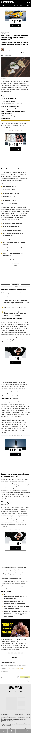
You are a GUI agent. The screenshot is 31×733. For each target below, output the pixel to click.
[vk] (12, 691)
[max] (21, 691)
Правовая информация (19, 714)
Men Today (8, 2)
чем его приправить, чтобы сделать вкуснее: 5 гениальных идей (13, 643)
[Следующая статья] (15, 681)
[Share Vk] (3, 731)
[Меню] (1, 2)
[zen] (18, 691)
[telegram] (15, 691)
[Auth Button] (29, 2)
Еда (1, 32)
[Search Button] (27, 2)
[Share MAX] (11, 731)
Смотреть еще (15, 284)
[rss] (10, 691)
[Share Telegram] (19, 731)
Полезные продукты (7, 55)
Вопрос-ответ (6, 32)
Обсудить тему (26, 52)
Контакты (28, 714)
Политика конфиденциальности (6, 714)
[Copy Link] (27, 731)
